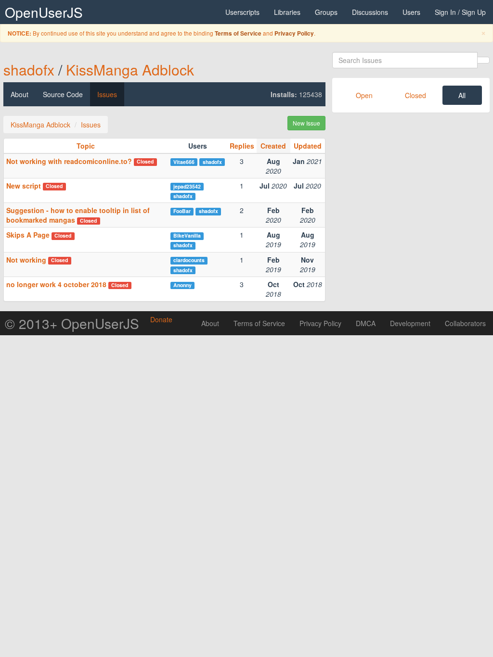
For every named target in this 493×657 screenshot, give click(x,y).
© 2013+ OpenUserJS (72, 323)
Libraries (287, 12)
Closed (415, 95)
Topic (86, 146)
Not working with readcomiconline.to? (69, 161)
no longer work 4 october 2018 (56, 284)
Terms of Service (238, 33)
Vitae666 (184, 161)
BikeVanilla (187, 235)
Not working (26, 260)
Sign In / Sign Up (460, 12)
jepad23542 (187, 186)
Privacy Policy (294, 33)
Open (364, 95)
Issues (107, 94)
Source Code (63, 94)
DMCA (366, 323)
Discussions (370, 12)
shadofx (28, 69)
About (19, 94)
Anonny (182, 285)
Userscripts (242, 12)
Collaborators (465, 323)
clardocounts (189, 260)
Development (410, 323)
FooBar (182, 211)
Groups (326, 12)
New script (23, 185)
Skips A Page (28, 235)
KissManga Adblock (130, 69)
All (462, 95)
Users (411, 12)
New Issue (306, 123)
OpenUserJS (44, 12)
